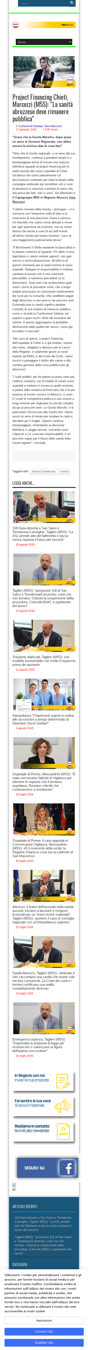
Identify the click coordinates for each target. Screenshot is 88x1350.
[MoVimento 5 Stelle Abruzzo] (44, 24)
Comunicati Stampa (31, 126)
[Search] (72, 3)
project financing (44, 471)
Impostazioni (44, 1320)
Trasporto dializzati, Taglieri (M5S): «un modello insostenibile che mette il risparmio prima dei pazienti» (43, 661)
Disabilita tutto (44, 1342)
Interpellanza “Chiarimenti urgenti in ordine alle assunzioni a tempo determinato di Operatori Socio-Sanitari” (43, 719)
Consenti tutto (44, 1331)
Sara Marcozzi (53, 126)
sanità (64, 471)
